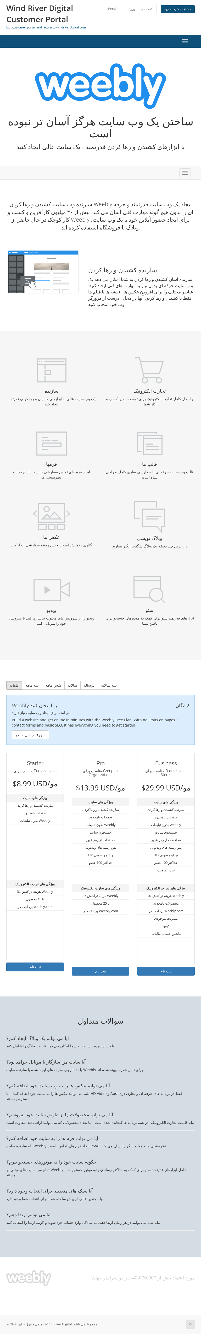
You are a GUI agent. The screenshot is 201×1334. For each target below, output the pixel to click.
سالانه (72, 685)
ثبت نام (146, 9)
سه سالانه (109, 685)
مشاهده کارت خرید (177, 9)
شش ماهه (53, 685)
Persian (114, 9)
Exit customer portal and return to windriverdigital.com (46, 27)
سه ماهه (32, 685)
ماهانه (14, 685)
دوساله (89, 685)
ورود (132, 9)
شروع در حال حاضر (30, 734)
